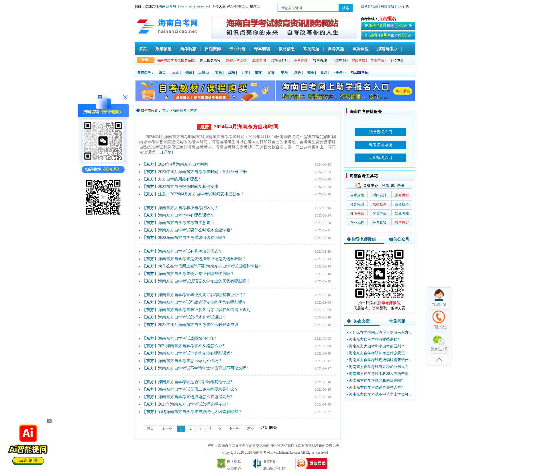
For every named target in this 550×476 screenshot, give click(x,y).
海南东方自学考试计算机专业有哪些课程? (195, 353)
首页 (143, 49)
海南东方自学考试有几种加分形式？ (190, 251)
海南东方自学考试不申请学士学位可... (380, 394)
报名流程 (402, 195)
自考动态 (188, 49)
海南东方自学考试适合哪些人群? (376, 387)
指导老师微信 (364, 239)
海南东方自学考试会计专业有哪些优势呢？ (196, 274)
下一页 (234, 428)
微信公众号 (399, 239)
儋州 (188, 72)
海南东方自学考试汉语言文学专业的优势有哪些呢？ (204, 281)
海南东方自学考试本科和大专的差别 (378, 373)
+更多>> (340, 72)
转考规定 (402, 223)
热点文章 (362, 321)
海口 (162, 72)
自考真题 (336, 49)
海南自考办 (387, 49)
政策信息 (164, 49)
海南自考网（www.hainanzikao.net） (185, 6)
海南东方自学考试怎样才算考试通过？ (192, 317)
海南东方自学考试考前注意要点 (186, 223)
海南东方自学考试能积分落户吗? (376, 380)
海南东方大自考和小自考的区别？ (188, 208)
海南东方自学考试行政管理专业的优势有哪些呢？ (202, 302)
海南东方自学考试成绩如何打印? (187, 338)
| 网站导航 (386, 6)
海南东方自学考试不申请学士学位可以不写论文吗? (203, 368)
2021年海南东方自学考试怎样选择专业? (193, 404)
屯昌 (284, 72)
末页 (250, 428)
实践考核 (402, 213)
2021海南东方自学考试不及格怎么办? (191, 346)
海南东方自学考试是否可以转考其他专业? (195, 382)
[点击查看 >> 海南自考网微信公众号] (103, 216)
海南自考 (179, 111)
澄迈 (297, 72)
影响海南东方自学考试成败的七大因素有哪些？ (200, 412)
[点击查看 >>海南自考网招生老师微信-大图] (379, 299)
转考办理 (320, 60)
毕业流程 (357, 223)
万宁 (244, 72)
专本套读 (262, 49)
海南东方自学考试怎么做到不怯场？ (190, 361)
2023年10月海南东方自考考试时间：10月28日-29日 (203, 172)
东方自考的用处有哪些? (179, 179)
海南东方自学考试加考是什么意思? (377, 353)
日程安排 (213, 49)
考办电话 (357, 204)
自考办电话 (369, 6)
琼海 (231, 72)
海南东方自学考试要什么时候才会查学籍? (195, 230)
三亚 (175, 72)
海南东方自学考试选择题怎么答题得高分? (195, 397)
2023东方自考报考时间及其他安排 (188, 186)
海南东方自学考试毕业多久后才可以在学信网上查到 (204, 310)
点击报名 (387, 18)
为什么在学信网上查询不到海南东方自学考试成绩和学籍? (209, 266)
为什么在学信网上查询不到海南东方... (380, 332)
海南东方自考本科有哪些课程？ (186, 215)
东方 (258, 72)
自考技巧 (402, 204)
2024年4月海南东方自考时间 (246, 126)
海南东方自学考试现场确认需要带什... (380, 360)
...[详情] (166, 152)
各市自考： (145, 72)
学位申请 (397, 60)
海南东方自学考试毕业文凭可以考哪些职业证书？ (202, 295)
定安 (271, 72)
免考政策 (379, 223)
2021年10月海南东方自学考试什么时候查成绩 (198, 324)
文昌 (218, 72)
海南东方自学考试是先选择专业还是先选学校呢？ (202, 259)
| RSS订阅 (402, 6)
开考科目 (357, 213)
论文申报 (339, 60)
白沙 (324, 72)
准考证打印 (280, 60)
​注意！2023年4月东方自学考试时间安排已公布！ (201, 194)
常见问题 (311, 49)
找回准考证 (359, 72)
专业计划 (237, 49)
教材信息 (287, 49)
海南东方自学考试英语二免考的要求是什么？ (198, 389)
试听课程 (361, 49)
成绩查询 (379, 204)
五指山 (204, 72)
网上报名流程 (211, 60)
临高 (310, 72)
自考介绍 (357, 195)
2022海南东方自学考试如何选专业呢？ (192, 237)
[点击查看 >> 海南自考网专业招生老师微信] (103, 160)
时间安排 (379, 195)
